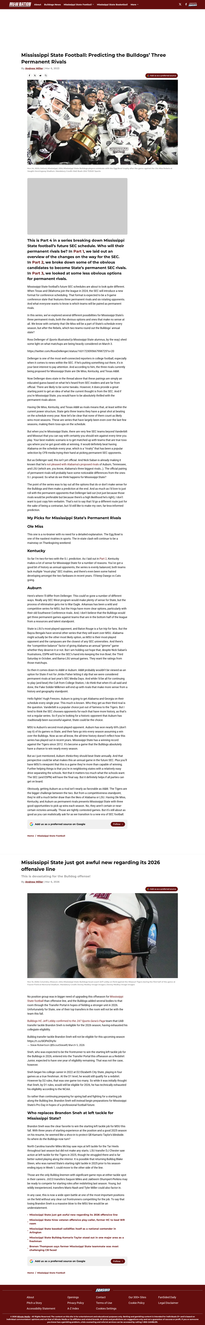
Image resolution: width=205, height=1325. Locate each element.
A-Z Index (73, 1308)
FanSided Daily (167, 1297)
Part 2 (37, 262)
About (37, 4)
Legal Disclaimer (168, 1302)
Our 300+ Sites (137, 1297)
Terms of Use (104, 1302)
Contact (101, 1297)
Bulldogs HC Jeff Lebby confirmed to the (66, 1021)
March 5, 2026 (76, 1045)
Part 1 (78, 251)
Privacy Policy (75, 1302)
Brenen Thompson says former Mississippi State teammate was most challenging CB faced (74, 1248)
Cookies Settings (106, 1308)
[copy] (46, 75)
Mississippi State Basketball (112, 4)
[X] (180, 4)
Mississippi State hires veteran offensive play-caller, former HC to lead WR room (77, 1221)
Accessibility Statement (41, 1308)
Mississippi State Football (51, 835)
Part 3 (37, 273)
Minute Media (23, 1316)
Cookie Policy (137, 1302)
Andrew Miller (34, 68)
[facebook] (186, 4)
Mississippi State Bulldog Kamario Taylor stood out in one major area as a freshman (76, 1239)
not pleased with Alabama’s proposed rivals (73, 464)
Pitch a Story (34, 1302)
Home (30, 835)
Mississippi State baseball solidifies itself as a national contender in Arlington (72, 1230)
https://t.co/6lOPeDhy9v (41, 1041)
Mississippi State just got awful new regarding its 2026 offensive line (73, 1214)
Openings (73, 1297)
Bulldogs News (52, 4)
